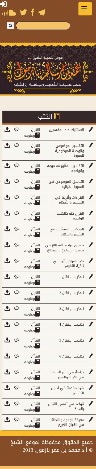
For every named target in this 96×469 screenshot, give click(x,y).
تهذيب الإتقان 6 (71, 356)
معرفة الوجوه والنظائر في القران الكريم (67, 422)
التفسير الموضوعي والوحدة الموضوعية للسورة (69, 150)
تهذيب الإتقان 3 (71, 308)
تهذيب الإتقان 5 (71, 340)
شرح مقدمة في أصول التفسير (67, 390)
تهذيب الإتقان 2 (71, 292)
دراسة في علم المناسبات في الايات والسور (65, 374)
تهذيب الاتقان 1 (71, 276)
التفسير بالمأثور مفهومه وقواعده (65, 168)
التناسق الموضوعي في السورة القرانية (66, 184)
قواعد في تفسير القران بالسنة (66, 406)
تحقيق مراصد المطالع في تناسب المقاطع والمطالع (64, 248)
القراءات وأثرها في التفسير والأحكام (69, 200)
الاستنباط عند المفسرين (66, 129)
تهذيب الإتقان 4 (71, 324)
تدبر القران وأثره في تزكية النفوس (68, 263)
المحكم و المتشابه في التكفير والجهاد (67, 232)
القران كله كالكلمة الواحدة (70, 216)
